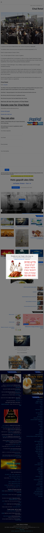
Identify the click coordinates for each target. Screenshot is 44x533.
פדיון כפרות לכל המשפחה (19, 259)
